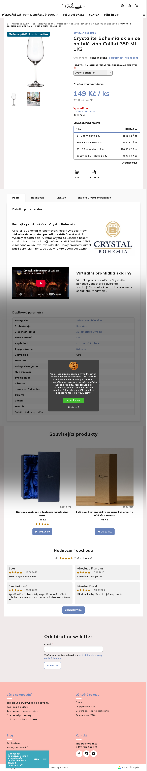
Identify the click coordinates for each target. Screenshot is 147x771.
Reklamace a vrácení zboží (23, 711)
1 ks (78, 337)
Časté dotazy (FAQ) (86, 715)
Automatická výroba (89, 332)
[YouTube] (93, 753)
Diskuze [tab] (61, 197)
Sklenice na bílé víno (89, 320)
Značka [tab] (94, 197)
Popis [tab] (15, 197)
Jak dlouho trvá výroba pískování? (28, 702)
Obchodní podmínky (19, 715)
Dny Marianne (14, 743)
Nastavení (73, 407)
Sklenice (81, 349)
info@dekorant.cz (86, 743)
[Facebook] (79, 753)
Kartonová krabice (87, 343)
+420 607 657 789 (86, 747)
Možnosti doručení (85, 111)
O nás (79, 702)
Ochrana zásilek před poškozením (92, 711)
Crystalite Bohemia (85, 33)
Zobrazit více (73, 610)
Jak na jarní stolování (17, 747)
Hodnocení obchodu (73, 550)
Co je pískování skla (85, 706)
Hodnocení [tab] (38, 197)
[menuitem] (30, 15)
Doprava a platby (17, 707)
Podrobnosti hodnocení (123, 57)
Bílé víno (81, 326)
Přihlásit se (52, 665)
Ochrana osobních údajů (22, 719)
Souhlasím (74, 400)
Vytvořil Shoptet (131, 767)
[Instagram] (86, 753)
